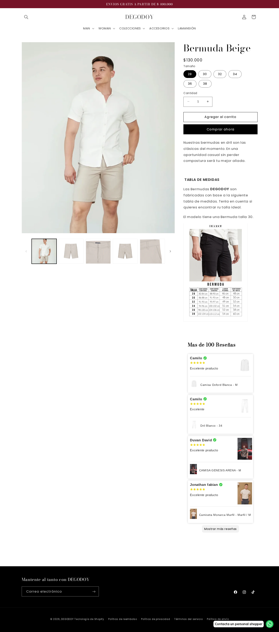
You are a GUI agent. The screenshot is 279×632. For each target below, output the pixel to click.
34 (235, 74)
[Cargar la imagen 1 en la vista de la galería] (44, 251)
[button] (26, 17)
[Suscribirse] (93, 591)
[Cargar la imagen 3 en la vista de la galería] (98, 251)
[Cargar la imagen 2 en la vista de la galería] (71, 251)
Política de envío (218, 619)
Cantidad (190, 93)
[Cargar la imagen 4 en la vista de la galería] (125, 251)
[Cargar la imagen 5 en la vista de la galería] (152, 251)
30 (205, 74)
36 (190, 83)
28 (190, 74)
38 (205, 83)
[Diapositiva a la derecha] (170, 251)
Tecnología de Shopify (89, 619)
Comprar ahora (220, 129)
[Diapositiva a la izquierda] (26, 251)
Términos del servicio (188, 619)
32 (220, 74)
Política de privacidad (155, 619)
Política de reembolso (122, 619)
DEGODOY (67, 619)
